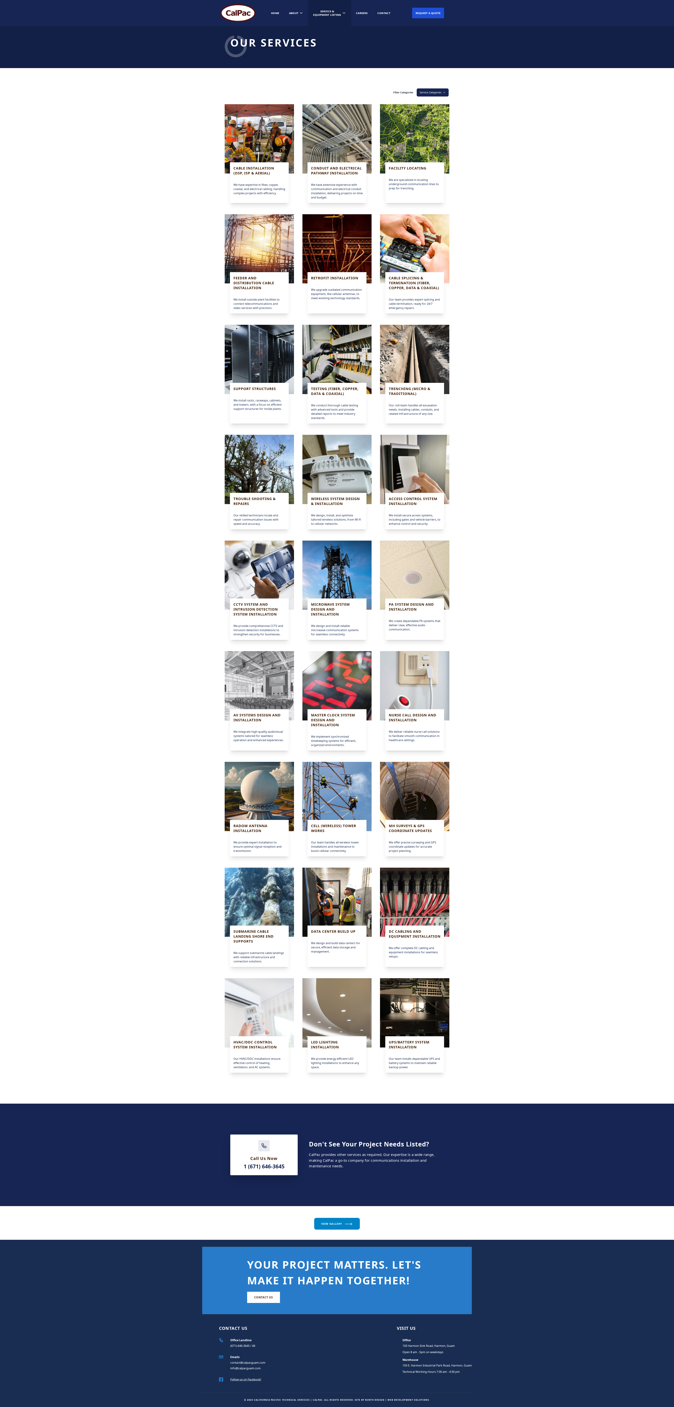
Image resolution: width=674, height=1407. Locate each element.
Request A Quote (428, 13)
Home (275, 13)
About (294, 13)
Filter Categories (403, 92)
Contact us (263, 1297)
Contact (383, 13)
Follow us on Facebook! (245, 1379)
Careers (362, 13)
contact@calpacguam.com (247, 1363)
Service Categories (430, 92)
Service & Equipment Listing (327, 12)
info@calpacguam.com (245, 1368)
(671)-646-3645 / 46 (242, 1346)
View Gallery (332, 1223)
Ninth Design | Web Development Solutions (397, 1399)
